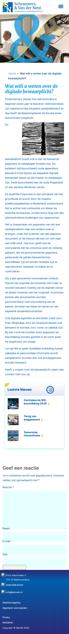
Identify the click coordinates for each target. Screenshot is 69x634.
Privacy (6, 617)
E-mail (6, 541)
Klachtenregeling (11, 602)
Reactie (8, 487)
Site (5, 554)
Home (12, 73)
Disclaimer (8, 622)
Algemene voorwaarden (15, 608)
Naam (6, 528)
